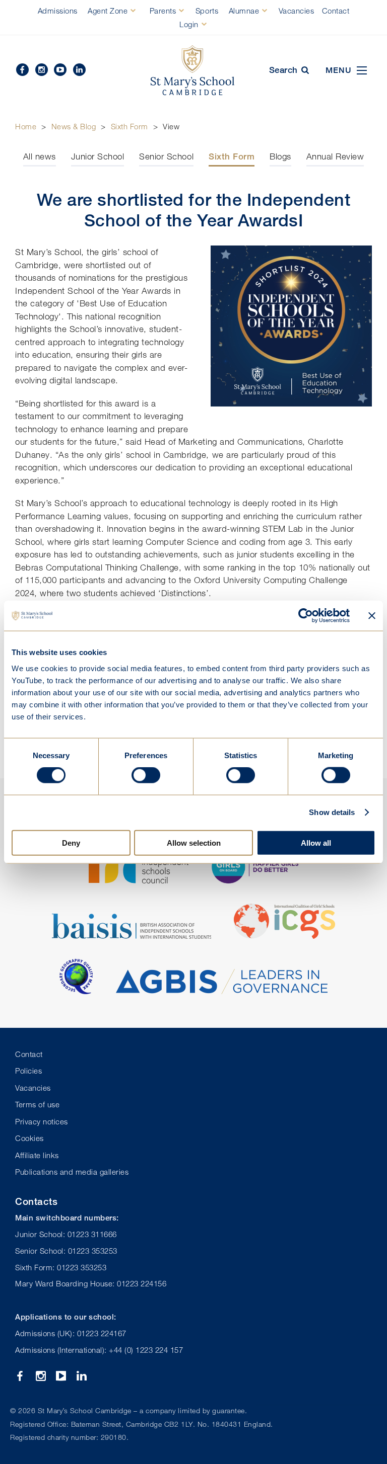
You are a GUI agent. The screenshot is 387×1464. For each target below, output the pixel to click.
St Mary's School (193, 70)
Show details (332, 812)
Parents (163, 10)
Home (25, 126)
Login (189, 24)
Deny (71, 842)
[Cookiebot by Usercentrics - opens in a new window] (306, 615)
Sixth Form (129, 126)
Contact (336, 10)
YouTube (60, 69)
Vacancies (296, 10)
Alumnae (244, 10)
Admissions (58, 10)
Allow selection (194, 842)
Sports (207, 10)
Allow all (316, 842)
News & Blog (73, 126)
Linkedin (79, 69)
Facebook (22, 69)
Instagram (41, 69)
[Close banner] (371, 615)
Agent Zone (107, 10)
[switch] (146, 775)
